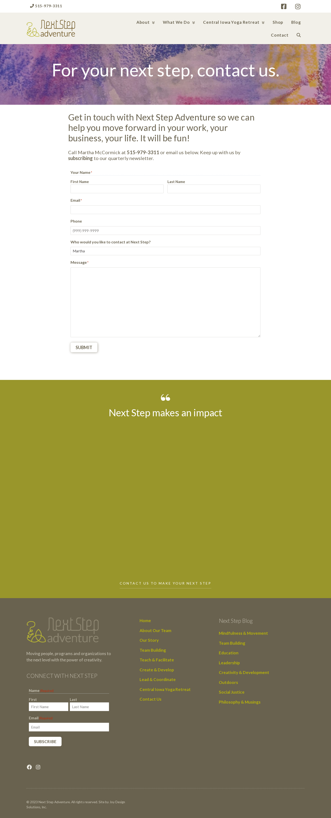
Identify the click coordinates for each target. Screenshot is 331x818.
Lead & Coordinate (158, 679)
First (33, 699)
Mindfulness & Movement (243, 633)
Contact (280, 35)
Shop (278, 22)
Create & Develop (157, 669)
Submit (84, 347)
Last (73, 699)
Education (228, 652)
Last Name (176, 181)
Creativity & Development (244, 672)
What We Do (176, 22)
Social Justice (231, 692)
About (143, 22)
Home (145, 620)
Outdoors (228, 682)
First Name (80, 181)
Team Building (153, 650)
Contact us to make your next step (165, 583)
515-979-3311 (48, 5)
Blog (296, 22)
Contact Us (150, 699)
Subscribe (45, 741)
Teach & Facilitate (157, 659)
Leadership (229, 662)
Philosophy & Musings (239, 702)
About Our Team (155, 630)
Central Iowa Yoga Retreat (231, 22)
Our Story (149, 640)
